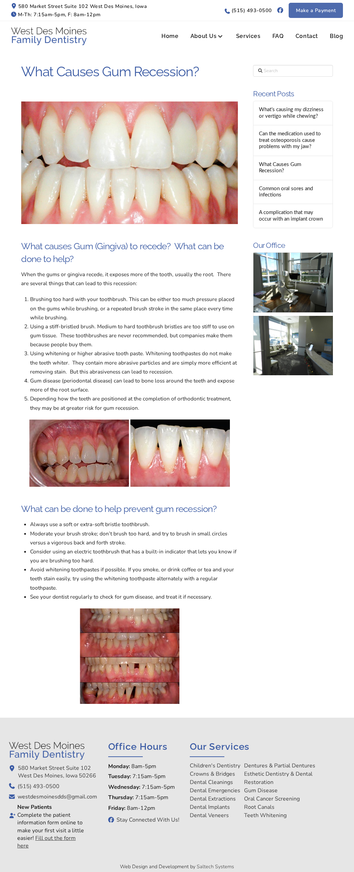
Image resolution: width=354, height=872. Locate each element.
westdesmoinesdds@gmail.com (57, 797)
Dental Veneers (209, 815)
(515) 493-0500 (252, 10)
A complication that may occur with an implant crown (291, 216)
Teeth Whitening (265, 815)
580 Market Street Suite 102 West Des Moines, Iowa (82, 6)
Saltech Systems (215, 866)
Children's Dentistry (215, 765)
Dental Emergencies (215, 790)
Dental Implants (210, 807)
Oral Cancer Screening (272, 799)
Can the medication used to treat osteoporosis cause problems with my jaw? (290, 140)
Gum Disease (261, 790)
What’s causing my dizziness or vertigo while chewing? (291, 113)
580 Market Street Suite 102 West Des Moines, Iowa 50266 (57, 771)
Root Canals (259, 807)
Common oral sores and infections (286, 192)
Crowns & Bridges (212, 774)
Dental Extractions (213, 799)
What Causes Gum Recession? (280, 168)
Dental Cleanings (211, 782)
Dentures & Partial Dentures (279, 765)
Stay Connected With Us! (148, 820)
